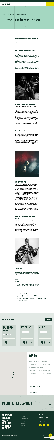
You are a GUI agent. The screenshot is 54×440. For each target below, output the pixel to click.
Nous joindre (23, 425)
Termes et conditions (14, 435)
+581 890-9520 (42, 421)
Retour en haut (46, 436)
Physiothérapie (7, 415)
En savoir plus (48, 319)
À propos (23, 416)
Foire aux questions (25, 420)
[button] (13, 373)
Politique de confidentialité (6, 435)
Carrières (23, 423)
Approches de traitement (6, 427)
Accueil (3, 14)
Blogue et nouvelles (25, 421)
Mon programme (24, 418)
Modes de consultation (6, 422)
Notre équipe (23, 414)
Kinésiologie (6, 418)
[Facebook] (44, 425)
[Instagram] (48, 425)
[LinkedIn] (40, 425)
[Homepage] (6, 4)
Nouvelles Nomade (11, 14)
